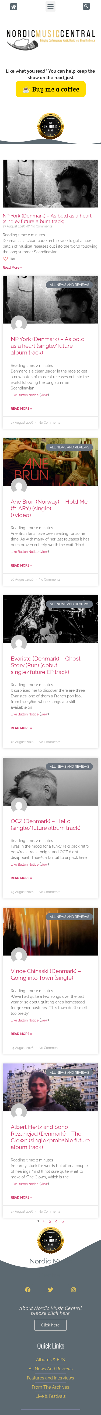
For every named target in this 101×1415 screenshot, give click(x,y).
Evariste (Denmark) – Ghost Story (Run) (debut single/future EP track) (46, 665)
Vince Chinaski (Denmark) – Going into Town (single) (46, 974)
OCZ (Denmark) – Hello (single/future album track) (46, 824)
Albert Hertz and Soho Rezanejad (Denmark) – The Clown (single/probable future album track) (50, 1137)
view (44, 395)
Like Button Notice (25, 395)
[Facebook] (27, 1289)
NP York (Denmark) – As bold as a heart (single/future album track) (47, 218)
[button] (51, 6)
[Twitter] (50, 1289)
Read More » (12, 267)
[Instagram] (73, 1289)
